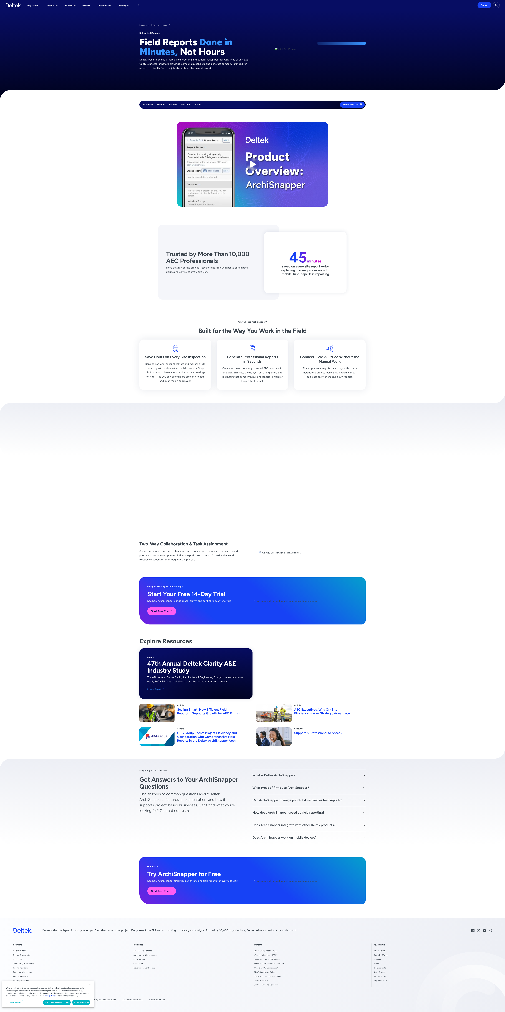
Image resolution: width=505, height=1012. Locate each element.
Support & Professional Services (317, 733)
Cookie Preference (157, 999)
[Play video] (252, 164)
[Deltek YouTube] (484, 930)
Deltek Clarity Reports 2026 (265, 951)
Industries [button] (69, 6)
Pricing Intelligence (21, 968)
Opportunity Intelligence (23, 963)
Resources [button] (105, 6)
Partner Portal (380, 976)
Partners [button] (87, 6)
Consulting (138, 963)
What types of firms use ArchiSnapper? (280, 787)
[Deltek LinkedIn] (472, 930)
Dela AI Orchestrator (22, 955)
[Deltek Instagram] (490, 930)
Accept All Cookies (81, 1002)
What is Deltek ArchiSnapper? (274, 775)
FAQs (198, 105)
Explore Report (154, 689)
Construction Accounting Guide (267, 976)
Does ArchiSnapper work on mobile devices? (284, 837)
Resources (186, 105)
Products (143, 25)
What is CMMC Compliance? (266, 968)
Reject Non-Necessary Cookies (56, 1002)
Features (173, 105)
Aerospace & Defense (142, 951)
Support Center (380, 980)
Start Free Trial (160, 611)
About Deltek (379, 951)
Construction (139, 959)
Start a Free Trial (350, 104)
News (376, 963)
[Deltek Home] (13, 5)
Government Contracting (144, 968)
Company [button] (123, 6)
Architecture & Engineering (144, 955)
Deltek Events (380, 968)
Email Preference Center (132, 999)
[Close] (90, 984)
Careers (377, 959)
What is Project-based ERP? (265, 955)
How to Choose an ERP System (267, 959)
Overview (148, 105)
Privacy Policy (49, 996)
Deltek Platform (19, 951)
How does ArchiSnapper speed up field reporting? (288, 812)
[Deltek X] (478, 930)
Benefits (161, 105)
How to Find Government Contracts (269, 963)
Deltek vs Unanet (261, 980)
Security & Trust (381, 955)
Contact (484, 5)
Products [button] (52, 6)
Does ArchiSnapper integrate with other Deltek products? (293, 825)
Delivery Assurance (159, 25)
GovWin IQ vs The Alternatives (267, 985)
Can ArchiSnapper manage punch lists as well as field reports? (297, 800)
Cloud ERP (17, 959)
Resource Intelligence (22, 972)
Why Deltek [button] (33, 6)
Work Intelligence (20, 976)
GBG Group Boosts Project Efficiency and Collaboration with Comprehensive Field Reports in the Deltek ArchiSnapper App (207, 736)
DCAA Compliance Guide (264, 972)
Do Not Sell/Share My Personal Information (98, 999)
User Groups (379, 972)
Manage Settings (14, 1002)
